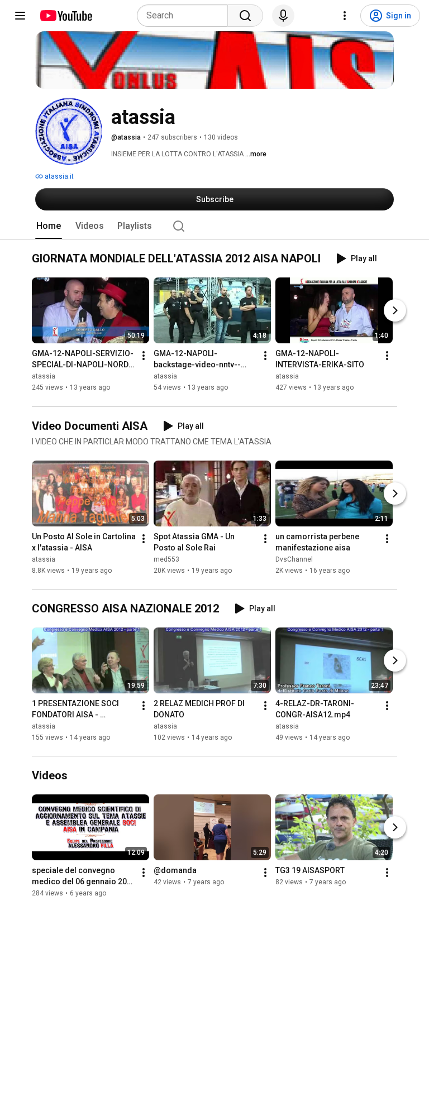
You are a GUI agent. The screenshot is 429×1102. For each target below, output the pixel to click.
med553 (166, 559)
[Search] (245, 15)
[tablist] (214, 226)
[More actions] (143, 356)
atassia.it (58, 176)
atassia (43, 377)
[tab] (48, 226)
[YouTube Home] (65, 15)
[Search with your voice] (283, 15)
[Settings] (344, 15)
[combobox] (185, 15)
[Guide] (20, 15)
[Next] (395, 311)
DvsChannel (294, 559)
